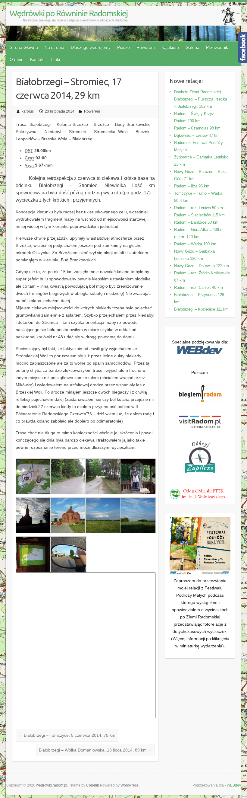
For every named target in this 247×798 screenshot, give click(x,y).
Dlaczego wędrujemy (91, 47)
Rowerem (145, 47)
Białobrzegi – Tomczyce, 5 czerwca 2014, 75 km (66, 735)
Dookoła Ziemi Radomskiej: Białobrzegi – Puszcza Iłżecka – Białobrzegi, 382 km (200, 99)
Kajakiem (170, 47)
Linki (55, 59)
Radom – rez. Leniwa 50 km (198, 208)
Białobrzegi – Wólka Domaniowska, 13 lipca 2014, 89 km (95, 750)
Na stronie (54, 47)
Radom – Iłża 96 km (191, 186)
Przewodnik (217, 47)
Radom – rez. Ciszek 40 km (198, 287)
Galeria (192, 47)
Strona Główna (24, 47)
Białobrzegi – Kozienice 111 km (201, 309)
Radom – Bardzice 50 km (196, 222)
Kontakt (37, 59)
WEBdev (234, 785)
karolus (28, 111)
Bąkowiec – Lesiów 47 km (197, 135)
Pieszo (123, 47)
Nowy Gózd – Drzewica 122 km (201, 265)
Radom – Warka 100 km (195, 244)
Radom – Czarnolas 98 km (197, 128)
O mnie (16, 59)
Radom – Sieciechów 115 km (199, 215)
